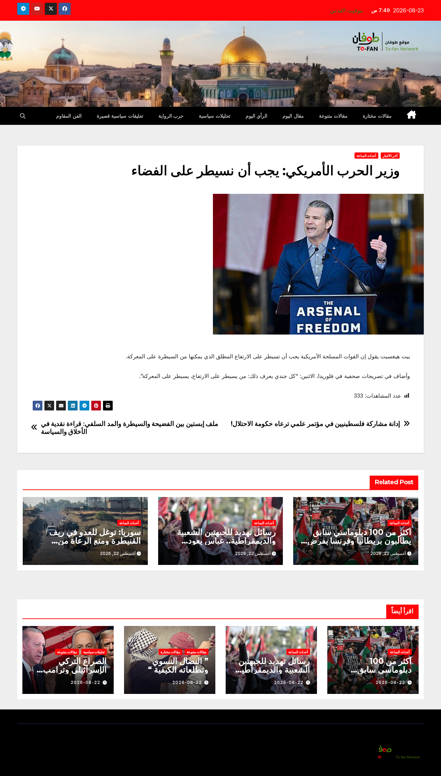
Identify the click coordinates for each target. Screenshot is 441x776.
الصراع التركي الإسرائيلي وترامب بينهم (75, 669)
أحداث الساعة (366, 155)
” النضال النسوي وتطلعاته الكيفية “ (178, 665)
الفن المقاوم (69, 116)
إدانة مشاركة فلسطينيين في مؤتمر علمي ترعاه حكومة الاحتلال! (315, 424)
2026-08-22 (390, 682)
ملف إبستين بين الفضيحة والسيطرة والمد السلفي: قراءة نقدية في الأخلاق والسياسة (129, 428)
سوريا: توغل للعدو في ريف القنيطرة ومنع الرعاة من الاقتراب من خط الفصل (95, 540)
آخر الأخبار (390, 155)
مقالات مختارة (377, 116)
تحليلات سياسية (214, 116)
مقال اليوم (293, 116)
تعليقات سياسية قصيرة (120, 116)
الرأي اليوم (257, 116)
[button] (22, 115)
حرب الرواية (171, 116)
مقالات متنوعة (333, 116)
